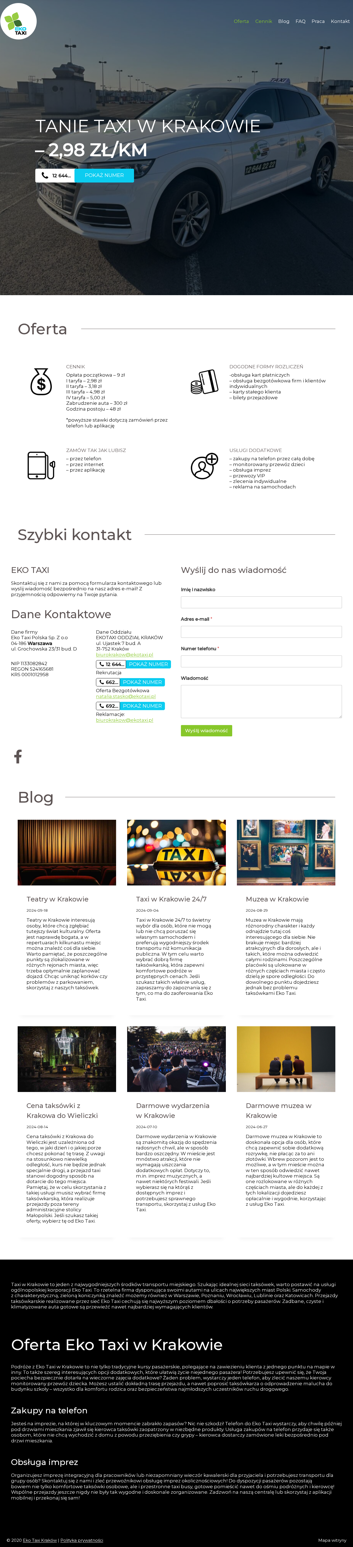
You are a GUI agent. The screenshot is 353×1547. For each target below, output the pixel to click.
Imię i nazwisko (198, 589)
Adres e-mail (196, 619)
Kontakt (340, 21)
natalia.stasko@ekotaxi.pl (126, 696)
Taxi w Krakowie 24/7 (171, 899)
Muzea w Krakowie (277, 899)
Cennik (263, 21)
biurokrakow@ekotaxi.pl (124, 654)
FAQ (301, 21)
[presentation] (67, 852)
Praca (318, 21)
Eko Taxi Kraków (40, 1540)
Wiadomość (194, 678)
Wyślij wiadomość (206, 730)
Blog (284, 21)
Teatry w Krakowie (57, 899)
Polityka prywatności (81, 1540)
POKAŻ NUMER (104, 175)
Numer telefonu (200, 648)
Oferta (241, 21)
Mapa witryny (332, 1540)
